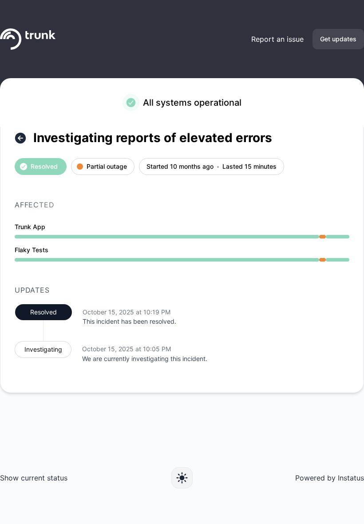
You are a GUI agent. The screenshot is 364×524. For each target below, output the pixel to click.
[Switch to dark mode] (182, 477)
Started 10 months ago (180, 167)
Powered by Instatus (329, 477)
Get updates (338, 39)
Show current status (33, 477)
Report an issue (277, 39)
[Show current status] (20, 138)
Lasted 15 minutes (249, 167)
